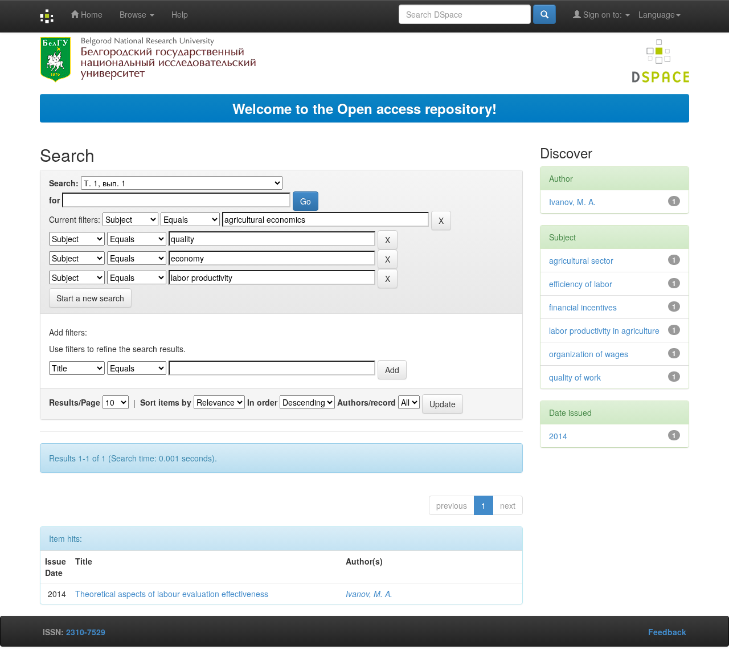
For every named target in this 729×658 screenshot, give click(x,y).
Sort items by (165, 402)
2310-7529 (85, 631)
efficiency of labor (580, 283)
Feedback (667, 631)
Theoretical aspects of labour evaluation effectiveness (171, 593)
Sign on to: (602, 14)
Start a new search (90, 298)
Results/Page (74, 402)
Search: (64, 183)
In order (262, 402)
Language (656, 14)
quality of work (575, 377)
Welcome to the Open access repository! (364, 108)
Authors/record (366, 402)
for (54, 200)
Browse (134, 14)
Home (91, 14)
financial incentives (583, 307)
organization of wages (588, 353)
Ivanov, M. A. (369, 593)
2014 (558, 436)
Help (179, 14)
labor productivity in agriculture (604, 330)
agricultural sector (581, 260)
